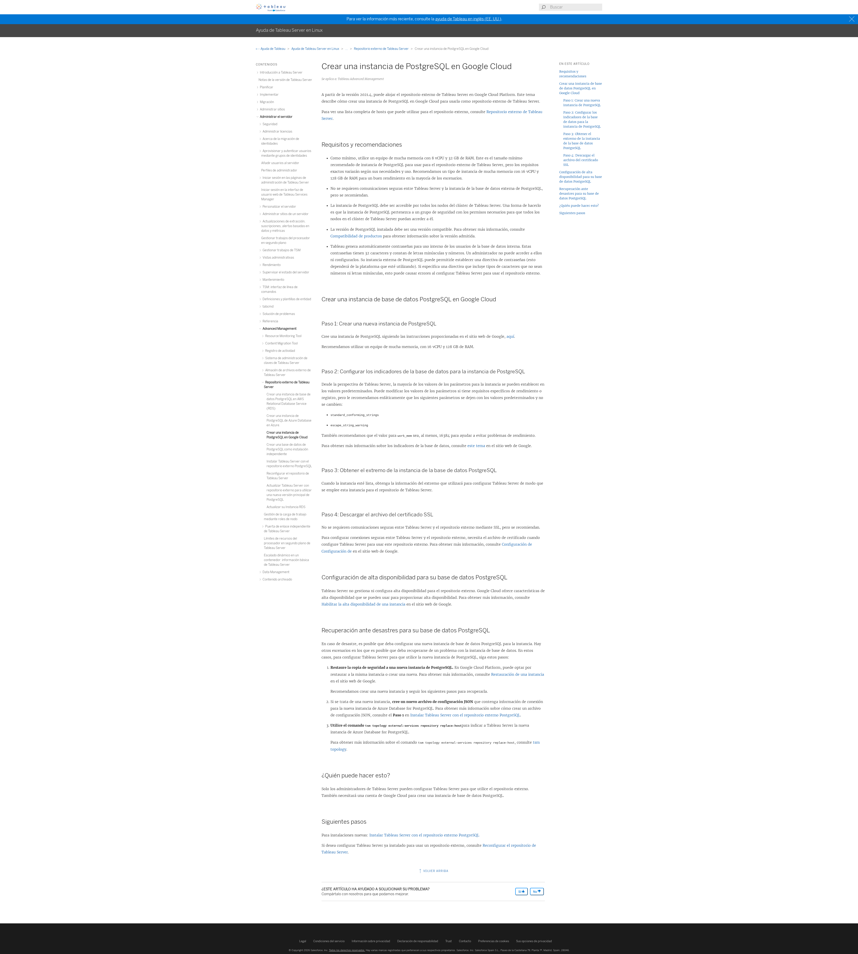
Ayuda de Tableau (273, 49)
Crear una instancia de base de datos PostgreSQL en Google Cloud (580, 88)
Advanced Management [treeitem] (279, 329)
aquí (510, 336)
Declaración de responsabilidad (417, 941)
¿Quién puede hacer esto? (579, 206)
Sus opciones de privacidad (534, 941)
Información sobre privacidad (371, 941)
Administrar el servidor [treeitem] (275, 117)
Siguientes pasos (572, 213)
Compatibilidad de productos (356, 236)
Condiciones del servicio (329, 941)
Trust (448, 941)
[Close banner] (852, 19)
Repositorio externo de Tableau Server (381, 49)
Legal (302, 941)
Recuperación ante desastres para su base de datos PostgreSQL (579, 193)
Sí (520, 891)
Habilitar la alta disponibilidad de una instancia (363, 604)
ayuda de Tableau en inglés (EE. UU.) (468, 19)
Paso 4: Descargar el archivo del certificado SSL (580, 160)
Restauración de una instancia (517, 674)
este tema (476, 445)
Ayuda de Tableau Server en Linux (315, 49)
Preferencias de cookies (493, 941)
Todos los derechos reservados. (347, 950)
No (535, 891)
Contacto (465, 941)
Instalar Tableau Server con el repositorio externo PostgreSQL (465, 715)
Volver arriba (435, 871)
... (347, 49)
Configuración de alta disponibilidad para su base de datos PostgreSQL (580, 177)
